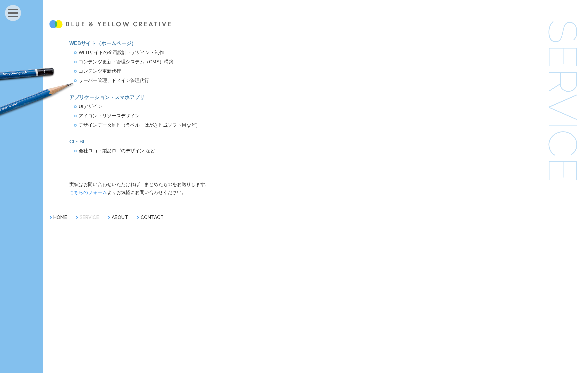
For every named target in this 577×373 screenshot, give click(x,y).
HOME (60, 217)
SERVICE (89, 217)
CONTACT (152, 217)
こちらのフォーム (88, 192)
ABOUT (120, 217)
